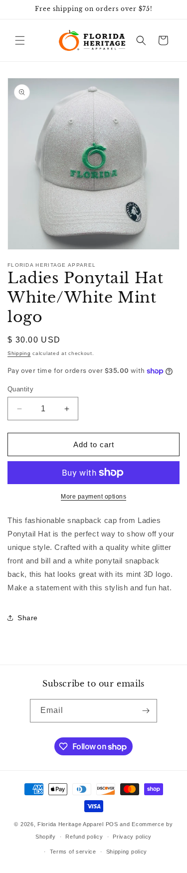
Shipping (19, 353)
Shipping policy (127, 852)
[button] (20, 40)
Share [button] (27, 618)
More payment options (93, 496)
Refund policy (84, 837)
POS (112, 824)
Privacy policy (132, 837)
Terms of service (73, 852)
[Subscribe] (146, 710)
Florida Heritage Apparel (70, 824)
